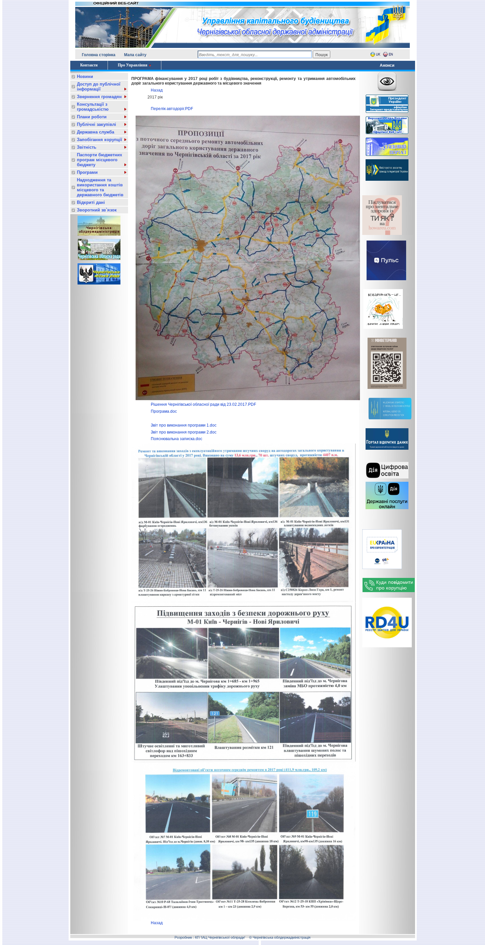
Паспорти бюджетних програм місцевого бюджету (99, 159)
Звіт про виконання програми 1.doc (183, 425)
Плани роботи (92, 116)
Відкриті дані (91, 202)
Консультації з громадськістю (93, 107)
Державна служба (95, 132)
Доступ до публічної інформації (98, 87)
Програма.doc (164, 411)
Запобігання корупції (99, 139)
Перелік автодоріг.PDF (172, 108)
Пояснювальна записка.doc (176, 438)
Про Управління (132, 65)
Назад (157, 90)
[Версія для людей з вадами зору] (387, 80)
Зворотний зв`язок (97, 210)
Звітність (86, 147)
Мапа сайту (135, 55)
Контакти (89, 65)
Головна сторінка (98, 55)
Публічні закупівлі (96, 124)
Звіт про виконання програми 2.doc (183, 432)
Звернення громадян (99, 96)
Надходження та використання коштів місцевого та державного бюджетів (100, 187)
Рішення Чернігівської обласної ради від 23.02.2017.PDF (203, 404)
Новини (85, 76)
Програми (87, 172)
